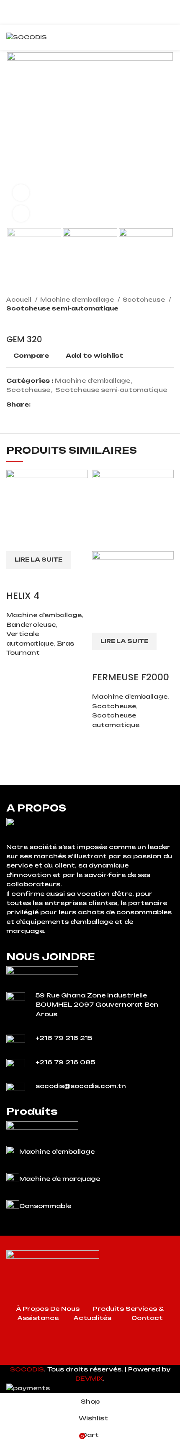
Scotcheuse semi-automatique (62, 308)
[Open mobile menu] (170, 37)
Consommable (45, 1205)
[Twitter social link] (47, 404)
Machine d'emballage (78, 299)
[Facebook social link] (37, 404)
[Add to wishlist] (61, 579)
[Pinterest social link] (57, 404)
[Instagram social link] (90, 1358)
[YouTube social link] (100, 1358)
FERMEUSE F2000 (130, 677)
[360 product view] (21, 192)
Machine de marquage (59, 1178)
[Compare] (16, 579)
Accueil (19, 299)
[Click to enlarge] (21, 213)
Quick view (39, 579)
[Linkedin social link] (66, 404)
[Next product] (169, 322)
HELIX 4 (22, 595)
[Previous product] (153, 322)
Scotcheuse (145, 299)
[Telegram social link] (76, 404)
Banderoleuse (31, 624)
